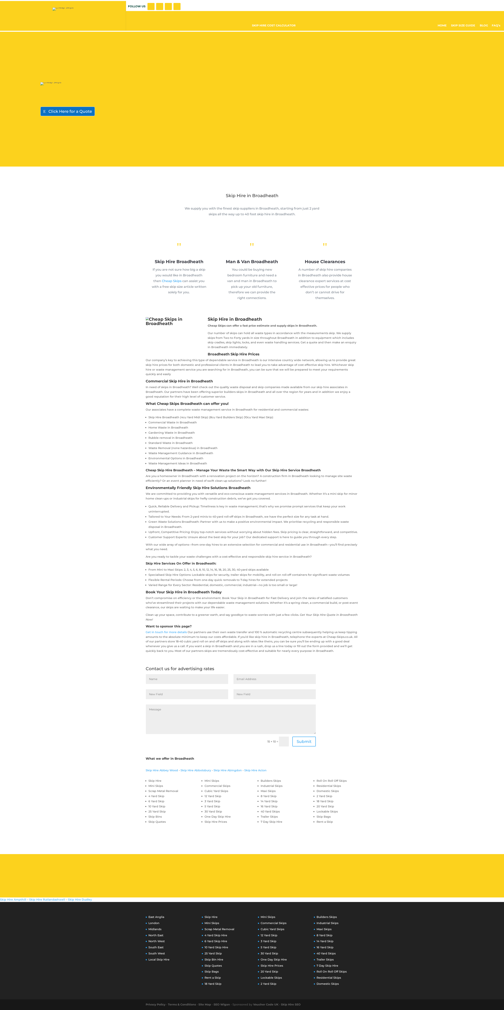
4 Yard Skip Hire (216, 935)
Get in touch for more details (166, 632)
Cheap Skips (172, 281)
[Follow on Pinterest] (177, 6)
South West (156, 953)
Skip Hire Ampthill (13, 899)
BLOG (484, 25)
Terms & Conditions (182, 1004)
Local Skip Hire (159, 959)
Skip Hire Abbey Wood (162, 770)
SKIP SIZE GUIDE (463, 25)
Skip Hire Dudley (80, 899)
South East (156, 947)
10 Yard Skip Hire (216, 947)
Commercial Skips (273, 923)
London (153, 923)
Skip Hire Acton (255, 770)
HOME (442, 25)
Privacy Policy (155, 1004)
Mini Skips (212, 923)
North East (155, 935)
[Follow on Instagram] (168, 6)
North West (156, 941)
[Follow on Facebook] (151, 6)
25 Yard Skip (213, 953)
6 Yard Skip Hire (216, 941)
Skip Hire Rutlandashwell (47, 899)
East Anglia (156, 917)
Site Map (204, 1004)
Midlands (154, 929)
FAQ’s (496, 25)
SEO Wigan (222, 1004)
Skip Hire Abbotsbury (196, 770)
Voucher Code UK (265, 1004)
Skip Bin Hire (214, 959)
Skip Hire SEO (291, 1004)
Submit (304, 741)
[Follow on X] (159, 6)
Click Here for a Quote (70, 111)
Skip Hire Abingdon (228, 770)
